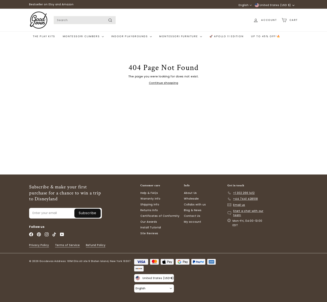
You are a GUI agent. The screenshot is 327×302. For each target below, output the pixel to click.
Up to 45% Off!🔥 (265, 36)
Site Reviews (149, 233)
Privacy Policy (39, 245)
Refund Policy (96, 245)
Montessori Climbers (82, 36)
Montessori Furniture (179, 36)
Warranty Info (150, 199)
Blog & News (192, 210)
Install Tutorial (150, 227)
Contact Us (192, 216)
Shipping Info (149, 204)
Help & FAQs (149, 193)
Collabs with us (195, 204)
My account (192, 222)
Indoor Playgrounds (130, 36)
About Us (190, 193)
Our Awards (148, 222)
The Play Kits (44, 36)
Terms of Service (67, 245)
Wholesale (191, 199)
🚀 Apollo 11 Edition (226, 36)
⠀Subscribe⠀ (87, 213)
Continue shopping (163, 83)
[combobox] (85, 20)
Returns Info (149, 210)
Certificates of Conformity (160, 216)
